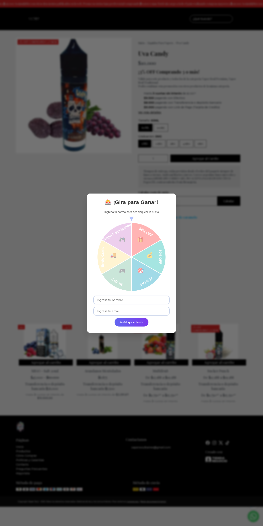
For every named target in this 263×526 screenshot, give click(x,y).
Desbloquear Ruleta (131, 322)
